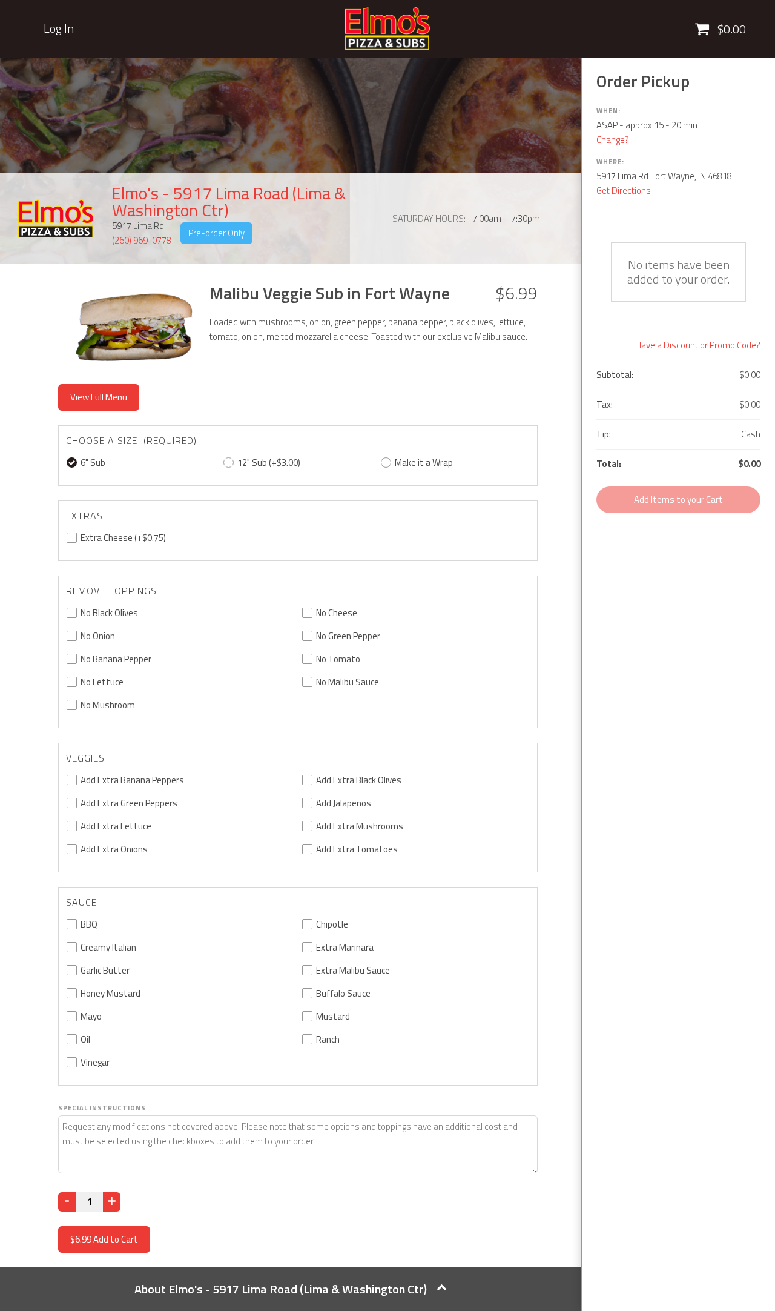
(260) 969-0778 (141, 240)
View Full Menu (98, 397)
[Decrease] (67, 1202)
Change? (612, 140)
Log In (59, 28)
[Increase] (111, 1202)
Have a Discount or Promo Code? (697, 345)
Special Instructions (102, 1108)
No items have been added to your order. (678, 271)
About (280, 1288)
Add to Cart (104, 1239)
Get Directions (623, 190)
